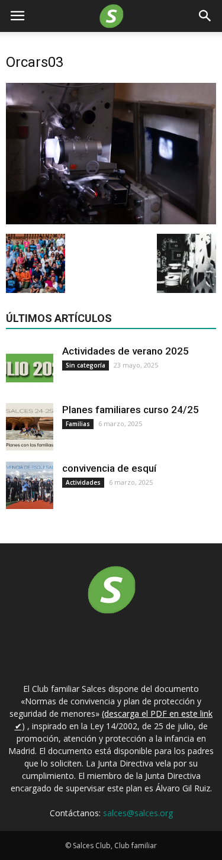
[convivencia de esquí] (29, 485)
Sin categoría (85, 365)
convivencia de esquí (109, 468)
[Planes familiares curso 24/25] (29, 426)
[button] (205, 16)
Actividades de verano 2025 (125, 351)
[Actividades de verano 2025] (29, 368)
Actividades (83, 482)
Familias (78, 424)
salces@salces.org (138, 813)
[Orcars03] (111, 221)
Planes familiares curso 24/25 (130, 409)
